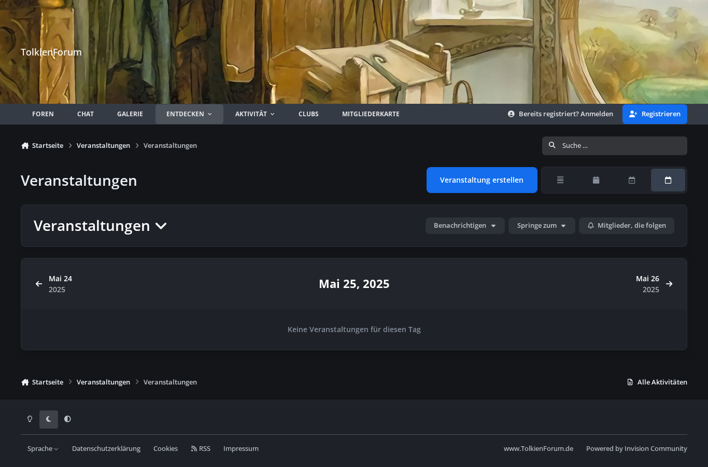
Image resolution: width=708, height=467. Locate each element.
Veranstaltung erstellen (481, 180)
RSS (203, 448)
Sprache (40, 448)
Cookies (165, 448)
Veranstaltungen (94, 225)
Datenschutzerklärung (106, 448)
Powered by (636, 448)
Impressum (241, 448)
